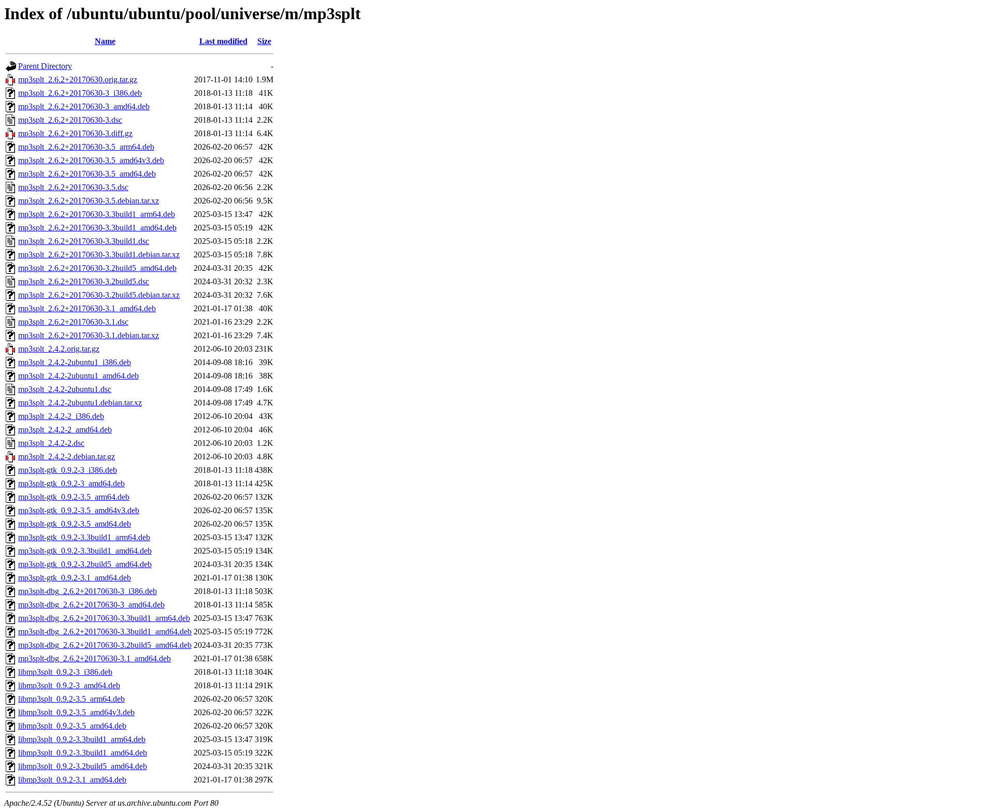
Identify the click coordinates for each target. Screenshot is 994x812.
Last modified (223, 41)
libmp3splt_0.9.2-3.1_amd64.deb (72, 779)
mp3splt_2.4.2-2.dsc (51, 443)
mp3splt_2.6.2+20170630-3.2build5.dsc (83, 281)
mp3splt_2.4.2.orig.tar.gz (58, 348)
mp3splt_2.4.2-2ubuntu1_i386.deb (74, 362)
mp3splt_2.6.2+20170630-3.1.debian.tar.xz (88, 335)
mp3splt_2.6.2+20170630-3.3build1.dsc (83, 241)
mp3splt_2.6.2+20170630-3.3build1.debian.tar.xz (99, 254)
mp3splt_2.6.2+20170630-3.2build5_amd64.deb (97, 268)
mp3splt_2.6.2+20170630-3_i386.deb (80, 93)
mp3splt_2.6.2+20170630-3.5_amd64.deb (87, 173)
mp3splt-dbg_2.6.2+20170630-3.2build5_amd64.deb (105, 645)
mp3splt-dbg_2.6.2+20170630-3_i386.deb (87, 591)
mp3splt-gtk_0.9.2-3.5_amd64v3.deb (78, 510)
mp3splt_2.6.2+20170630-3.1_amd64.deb (87, 308)
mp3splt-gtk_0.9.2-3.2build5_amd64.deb (85, 564)
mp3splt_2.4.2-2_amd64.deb (65, 429)
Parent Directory (45, 66)
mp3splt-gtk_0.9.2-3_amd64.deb (71, 483)
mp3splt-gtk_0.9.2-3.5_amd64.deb (74, 523)
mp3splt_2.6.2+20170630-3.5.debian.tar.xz (88, 200)
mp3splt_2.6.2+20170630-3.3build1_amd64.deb (97, 227)
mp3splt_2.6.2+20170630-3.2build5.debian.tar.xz (99, 295)
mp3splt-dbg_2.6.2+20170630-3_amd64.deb (91, 604)
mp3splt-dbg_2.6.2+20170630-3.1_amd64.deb (94, 658)
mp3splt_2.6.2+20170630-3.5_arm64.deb (86, 146)
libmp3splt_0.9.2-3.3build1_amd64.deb (82, 752)
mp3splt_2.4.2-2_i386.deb (61, 416)
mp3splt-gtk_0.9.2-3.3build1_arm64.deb (84, 537)
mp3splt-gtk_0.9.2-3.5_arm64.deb (73, 496)
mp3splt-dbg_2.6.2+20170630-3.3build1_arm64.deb (104, 618)
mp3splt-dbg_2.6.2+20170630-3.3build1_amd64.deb (105, 631)
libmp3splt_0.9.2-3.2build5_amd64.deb (82, 766)
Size (264, 41)
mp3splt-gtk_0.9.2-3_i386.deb (67, 470)
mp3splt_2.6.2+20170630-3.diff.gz (75, 133)
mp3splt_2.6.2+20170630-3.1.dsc (73, 321)
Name (105, 41)
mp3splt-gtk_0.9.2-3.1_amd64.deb (74, 577)
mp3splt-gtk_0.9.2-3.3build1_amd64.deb (85, 550)
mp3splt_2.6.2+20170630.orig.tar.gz (77, 79)
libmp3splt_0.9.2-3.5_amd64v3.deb (76, 712)
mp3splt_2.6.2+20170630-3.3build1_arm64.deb (96, 214)
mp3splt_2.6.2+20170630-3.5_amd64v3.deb (91, 160)
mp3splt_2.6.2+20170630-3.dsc (70, 119)
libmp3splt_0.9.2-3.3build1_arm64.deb (81, 739)
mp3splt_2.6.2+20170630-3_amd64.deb (84, 106)
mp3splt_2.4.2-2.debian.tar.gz (66, 456)
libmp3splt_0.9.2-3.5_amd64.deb (72, 725)
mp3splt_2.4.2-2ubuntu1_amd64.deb (78, 375)
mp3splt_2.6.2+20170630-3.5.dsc (73, 187)
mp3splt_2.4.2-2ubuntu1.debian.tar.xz (80, 402)
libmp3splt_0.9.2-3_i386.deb (65, 672)
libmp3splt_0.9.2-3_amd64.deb (69, 685)
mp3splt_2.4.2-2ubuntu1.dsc (64, 389)
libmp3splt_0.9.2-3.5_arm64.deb (71, 698)
